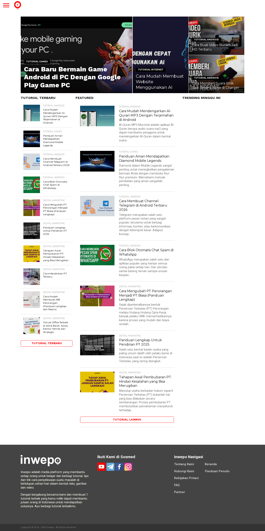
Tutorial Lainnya (127, 419)
